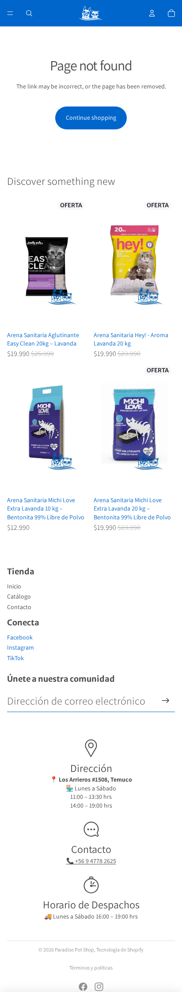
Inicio (14, 586)
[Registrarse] (165, 700)
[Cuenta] (152, 13)
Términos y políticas (91, 967)
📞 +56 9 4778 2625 (91, 861)
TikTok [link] (15, 658)
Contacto (19, 607)
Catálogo (19, 596)
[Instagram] (99, 986)
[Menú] (10, 13)
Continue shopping (91, 117)
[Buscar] (29, 13)
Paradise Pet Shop (74, 949)
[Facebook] (83, 986)
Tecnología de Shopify (120, 949)
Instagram (20, 647)
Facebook (20, 637)
